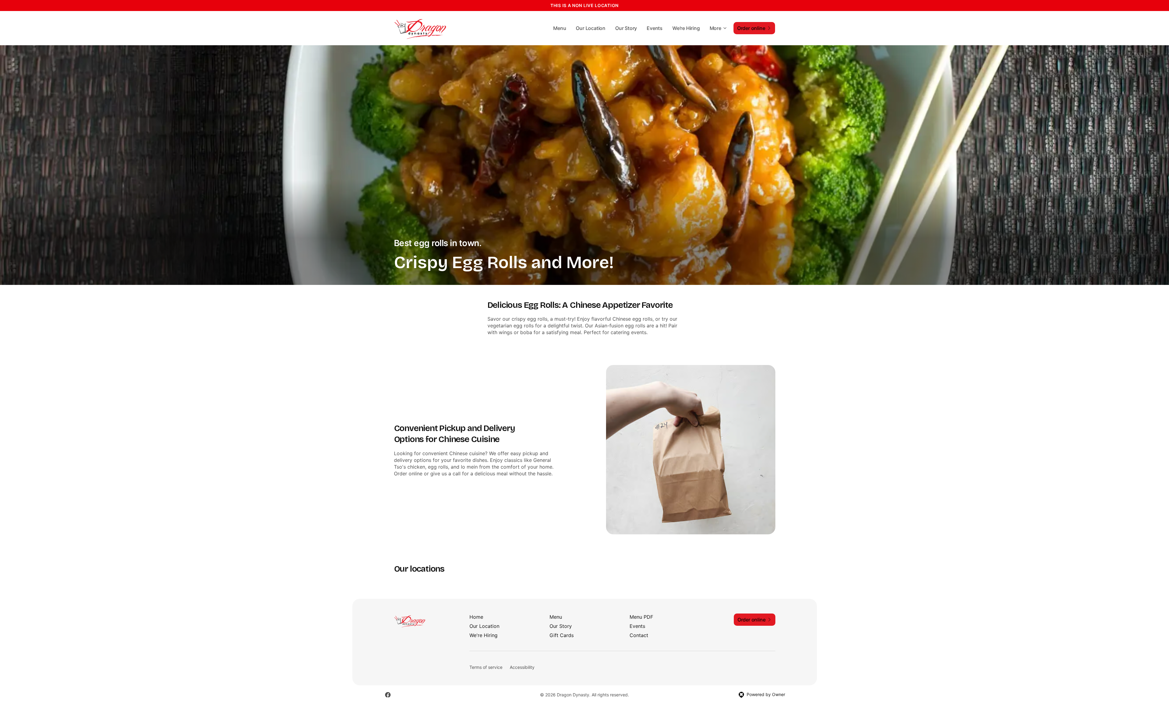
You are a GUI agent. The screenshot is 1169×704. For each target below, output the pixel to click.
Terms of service (485, 667)
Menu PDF (641, 617)
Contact (639, 635)
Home (476, 617)
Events (655, 28)
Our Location (590, 28)
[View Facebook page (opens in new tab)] (388, 694)
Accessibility (522, 667)
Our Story (626, 28)
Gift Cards (562, 635)
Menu (559, 28)
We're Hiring (686, 28)
